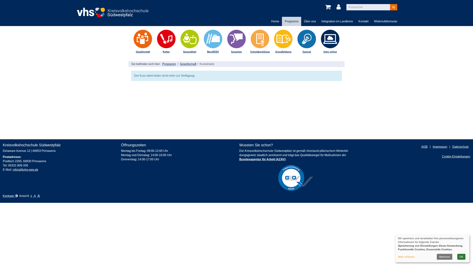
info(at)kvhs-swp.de (25, 169)
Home (275, 21)
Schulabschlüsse (260, 51)
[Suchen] (393, 7)
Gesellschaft (143, 51)
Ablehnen (444, 256)
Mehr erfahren (406, 256)
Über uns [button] (310, 21)
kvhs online (330, 51)
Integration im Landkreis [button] (337, 21)
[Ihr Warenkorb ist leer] (328, 7)
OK (461, 256)
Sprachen (236, 51)
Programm (169, 64)
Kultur (166, 51)
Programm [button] (291, 21)
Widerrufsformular (385, 21)
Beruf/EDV (213, 51)
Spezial (306, 51)
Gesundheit (189, 51)
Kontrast (9, 195)
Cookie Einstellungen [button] (456, 156)
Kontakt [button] (363, 21)
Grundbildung (283, 51)
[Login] (339, 7)
